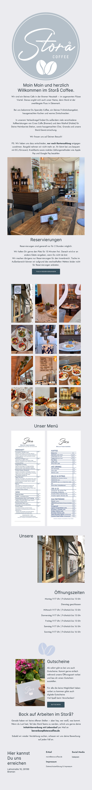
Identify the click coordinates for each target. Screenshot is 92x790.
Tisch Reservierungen (46, 271)
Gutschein (56, 704)
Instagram (75, 756)
